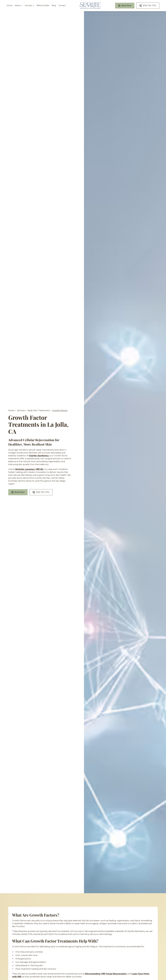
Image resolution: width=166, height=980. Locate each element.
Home (9, 5)
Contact (62, 5)
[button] (19, 5)
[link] (90, 5)
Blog (54, 5)
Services (21, 410)
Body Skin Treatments (38, 410)
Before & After (43, 5)
